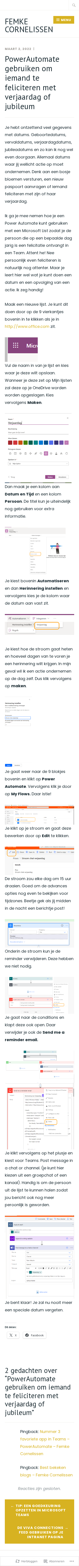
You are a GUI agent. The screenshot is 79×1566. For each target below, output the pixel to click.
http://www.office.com (27, 326)
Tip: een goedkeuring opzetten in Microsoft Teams (41, 1510)
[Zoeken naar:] (74, 5)
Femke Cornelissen (29, 25)
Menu (66, 20)
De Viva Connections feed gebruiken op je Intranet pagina (40, 1532)
